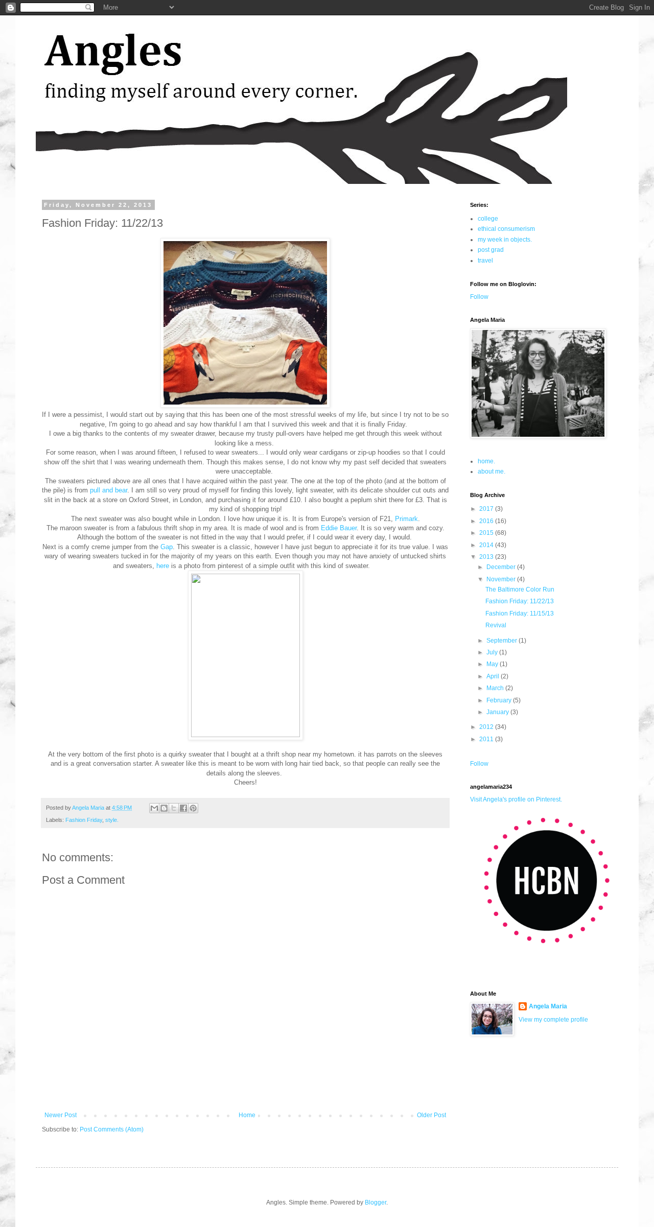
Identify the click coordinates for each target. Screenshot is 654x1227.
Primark (406, 519)
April (493, 676)
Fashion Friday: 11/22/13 (519, 601)
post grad (491, 249)
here (162, 566)
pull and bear (108, 490)
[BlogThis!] (164, 808)
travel (485, 260)
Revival (495, 625)
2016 (487, 521)
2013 (487, 556)
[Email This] (154, 808)
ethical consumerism (506, 228)
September (502, 640)
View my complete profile (553, 1019)
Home (247, 1115)
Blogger (375, 1202)
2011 (487, 739)
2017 (487, 508)
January (498, 712)
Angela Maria (548, 1006)
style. (112, 820)
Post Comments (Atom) (112, 1129)
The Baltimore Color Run (519, 589)
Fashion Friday (83, 820)
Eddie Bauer (339, 528)
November (501, 579)
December (501, 567)
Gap (166, 547)
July (492, 652)
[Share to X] (174, 808)
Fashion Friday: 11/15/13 (519, 613)
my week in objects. (505, 239)
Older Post (431, 1115)
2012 (487, 726)
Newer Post (60, 1115)
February (499, 700)
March (495, 688)
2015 (487, 532)
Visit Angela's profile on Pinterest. (516, 799)
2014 (487, 545)
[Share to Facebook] (183, 808)
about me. (491, 471)
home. (486, 461)
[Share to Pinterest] (193, 808)
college (488, 218)
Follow (479, 296)
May (493, 664)
